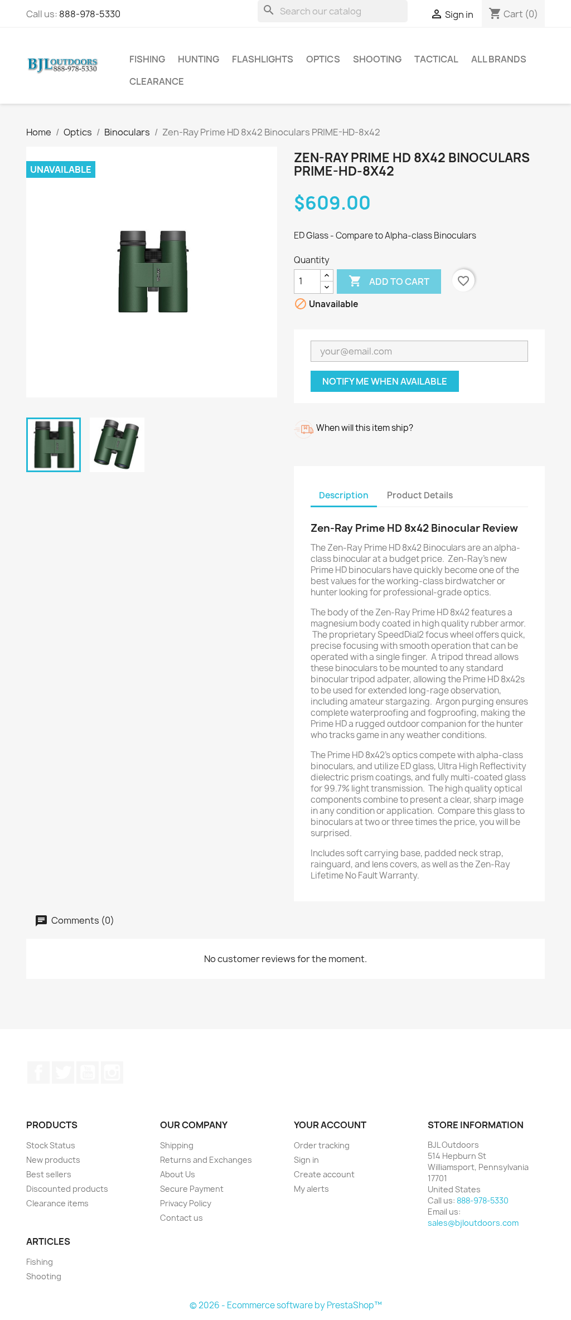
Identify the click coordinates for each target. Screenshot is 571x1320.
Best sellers (48, 1174)
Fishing (147, 59)
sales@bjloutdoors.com (473, 1222)
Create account (324, 1174)
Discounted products (67, 1188)
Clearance (156, 81)
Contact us (181, 1217)
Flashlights (262, 59)
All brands (498, 59)
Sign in (306, 1159)
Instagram (112, 1072)
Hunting (198, 59)
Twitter (63, 1072)
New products (53, 1159)
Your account (330, 1125)
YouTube (87, 1072)
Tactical (436, 59)
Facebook (38, 1072)
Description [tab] (344, 495)
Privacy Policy (185, 1203)
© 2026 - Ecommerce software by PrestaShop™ (286, 1305)
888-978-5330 (89, 14)
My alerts (311, 1188)
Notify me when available (384, 381)
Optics (323, 59)
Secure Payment (192, 1188)
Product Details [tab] (420, 495)
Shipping (176, 1145)
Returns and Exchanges (206, 1159)
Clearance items (57, 1203)
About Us (177, 1174)
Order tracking (322, 1145)
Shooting (377, 59)
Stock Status (50, 1145)
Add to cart (389, 281)
